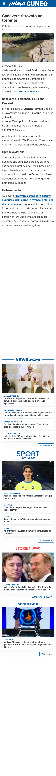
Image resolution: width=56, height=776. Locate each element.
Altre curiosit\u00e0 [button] (42, 596)
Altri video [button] (47, 654)
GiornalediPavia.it (28, 91)
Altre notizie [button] (46, 445)
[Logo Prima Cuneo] (28, 4)
